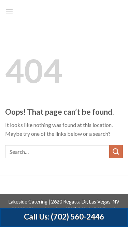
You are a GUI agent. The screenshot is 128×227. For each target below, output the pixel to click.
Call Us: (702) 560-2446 (64, 216)
